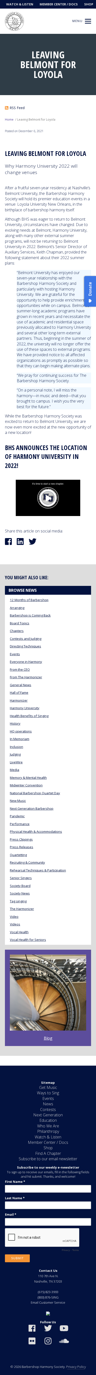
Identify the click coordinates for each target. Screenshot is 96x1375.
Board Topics (19, 623)
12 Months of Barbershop (29, 600)
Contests (48, 1109)
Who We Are (48, 1126)
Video (14, 916)
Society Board (20, 885)
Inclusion (16, 746)
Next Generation (48, 1115)
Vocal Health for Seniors (28, 939)
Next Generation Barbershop (31, 808)
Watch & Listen (19, 4)
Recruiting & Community (27, 862)
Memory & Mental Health (28, 777)
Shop (88, 4)
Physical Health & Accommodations (36, 831)
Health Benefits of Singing (29, 716)
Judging (15, 754)
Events (15, 654)
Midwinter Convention (26, 785)
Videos (15, 924)
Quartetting (18, 855)
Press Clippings (21, 839)
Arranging (17, 608)
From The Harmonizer (26, 677)
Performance (20, 824)
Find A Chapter (48, 1153)
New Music (18, 800)
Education (48, 1120)
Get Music (48, 1087)
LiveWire (16, 762)
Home (9, 119)
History (15, 723)
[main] (48, 550)
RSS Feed (17, 107)
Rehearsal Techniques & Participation (38, 870)
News (48, 1104)
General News (20, 685)
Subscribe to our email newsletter (48, 1158)
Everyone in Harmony (26, 661)
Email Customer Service (48, 1302)
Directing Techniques (25, 646)
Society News (20, 893)
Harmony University (24, 708)
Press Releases (21, 847)
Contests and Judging (25, 638)
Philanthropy (48, 1131)
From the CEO (20, 669)
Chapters (17, 631)
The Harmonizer (22, 909)
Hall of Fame (19, 692)
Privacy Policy (76, 1366)
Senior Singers (21, 878)
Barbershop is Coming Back (30, 615)
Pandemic (17, 816)
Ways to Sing (48, 1093)
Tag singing (18, 901)
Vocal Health (19, 932)
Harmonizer (19, 700)
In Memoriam (19, 739)
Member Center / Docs (59, 4)
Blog (48, 1038)
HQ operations (21, 731)
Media (14, 770)
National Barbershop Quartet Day (35, 793)
